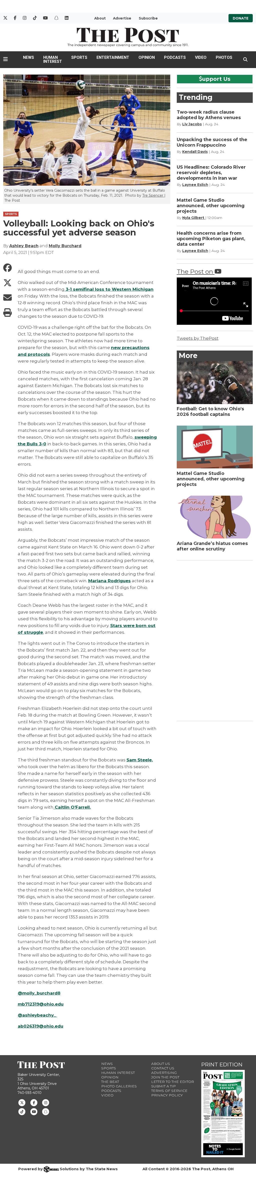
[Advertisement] (214, 640)
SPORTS (11, 214)
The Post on (195, 271)
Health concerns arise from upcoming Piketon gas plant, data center (211, 238)
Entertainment (112, 57)
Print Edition (221, 1064)
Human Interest (52, 59)
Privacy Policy (167, 1095)
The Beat (110, 1081)
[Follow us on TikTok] (22, 1111)
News (28, 57)
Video (200, 57)
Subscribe (148, 18)
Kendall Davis (195, 151)
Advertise (122, 18)
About (100, 18)
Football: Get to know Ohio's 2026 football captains (210, 411)
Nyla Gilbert (193, 217)
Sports (79, 57)
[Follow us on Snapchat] (45, 1111)
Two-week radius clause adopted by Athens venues (209, 114)
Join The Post (165, 1077)
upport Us (216, 79)
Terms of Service (169, 1090)
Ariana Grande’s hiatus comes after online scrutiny (212, 546)
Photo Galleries (119, 1086)
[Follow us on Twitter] (22, 1102)
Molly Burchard (65, 245)
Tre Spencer (153, 195)
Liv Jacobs (192, 124)
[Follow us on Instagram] (45, 1102)
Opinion (146, 57)
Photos (224, 57)
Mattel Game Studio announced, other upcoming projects (210, 205)
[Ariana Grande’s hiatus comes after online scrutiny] (215, 517)
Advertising (164, 1072)
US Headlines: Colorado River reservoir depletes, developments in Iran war (211, 172)
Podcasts (175, 57)
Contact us (162, 1068)
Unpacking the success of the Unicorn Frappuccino (212, 142)
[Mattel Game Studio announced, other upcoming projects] (215, 447)
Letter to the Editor (172, 1081)
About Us (160, 1063)
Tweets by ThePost (197, 338)
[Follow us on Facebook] (34, 1102)
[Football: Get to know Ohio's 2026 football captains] (215, 382)
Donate (240, 18)
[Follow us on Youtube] (34, 1111)
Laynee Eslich (195, 184)
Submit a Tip (163, 1086)
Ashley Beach (23, 245)
